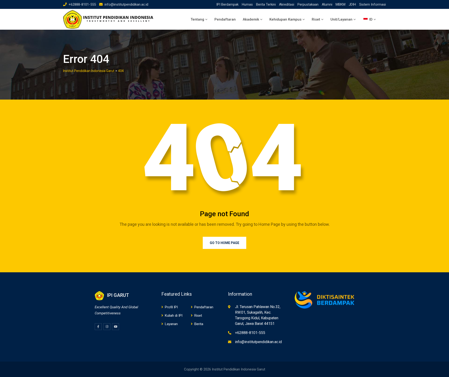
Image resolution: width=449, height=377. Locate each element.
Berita (198, 324)
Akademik (251, 19)
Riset (316, 19)
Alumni (327, 4)
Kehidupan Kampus (285, 19)
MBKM (340, 4)
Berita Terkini (266, 4)
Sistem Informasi (372, 4)
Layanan (171, 324)
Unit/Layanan (341, 19)
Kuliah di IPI (173, 315)
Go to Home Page (224, 243)
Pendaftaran (225, 19)
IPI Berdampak (227, 4)
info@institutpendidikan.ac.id (126, 4)
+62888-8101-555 (82, 4)
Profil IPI (171, 307)
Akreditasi (286, 4)
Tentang (197, 19)
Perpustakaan (308, 4)
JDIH (352, 4)
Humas (247, 4)
